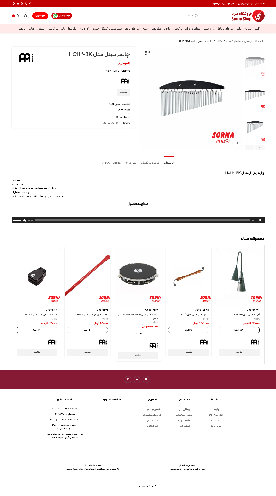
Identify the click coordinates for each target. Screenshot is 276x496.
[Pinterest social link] (22, 3)
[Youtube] (137, 379)
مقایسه (123, 92)
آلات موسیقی (250, 41)
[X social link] (26, 3)
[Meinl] (255, 342)
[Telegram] (146, 379)
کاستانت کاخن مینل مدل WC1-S (41, 315)
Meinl (120, 113)
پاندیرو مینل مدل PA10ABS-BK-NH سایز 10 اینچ (138, 316)
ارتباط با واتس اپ (64, 15)
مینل (114, 113)
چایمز (210, 41)
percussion (121, 113)
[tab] (169, 161)
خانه (262, 41)
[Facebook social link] (30, 3)
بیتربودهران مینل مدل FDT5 (194, 315)
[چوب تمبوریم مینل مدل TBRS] (87, 276)
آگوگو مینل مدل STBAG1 (247, 315)
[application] (138, 220)
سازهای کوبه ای (233, 41)
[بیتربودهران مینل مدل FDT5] (188, 276)
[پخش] (260, 222)
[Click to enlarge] (237, 143)
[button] (260, 147)
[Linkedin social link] (18, 3)
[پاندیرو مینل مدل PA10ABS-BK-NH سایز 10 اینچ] (138, 276)
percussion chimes (123, 113)
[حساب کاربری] (26, 16)
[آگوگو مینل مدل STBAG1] (239, 276)
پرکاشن (219, 41)
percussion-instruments (127, 113)
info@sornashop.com (64, 419)
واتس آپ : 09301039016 (64, 414)
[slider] (17, 220)
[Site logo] (248, 16)
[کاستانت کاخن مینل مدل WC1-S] (37, 276)
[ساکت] (24, 222)
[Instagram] (128, 379)
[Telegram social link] (14, 3)
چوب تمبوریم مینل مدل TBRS (92, 315)
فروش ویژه (40, 15)
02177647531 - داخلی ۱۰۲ (64, 409)
